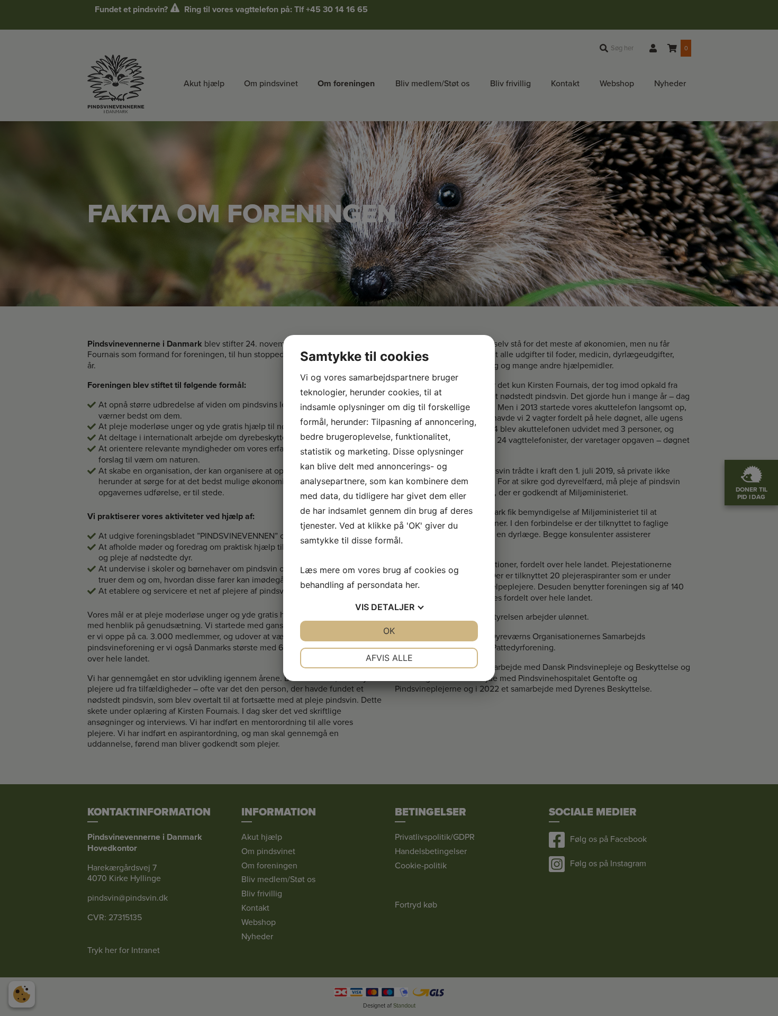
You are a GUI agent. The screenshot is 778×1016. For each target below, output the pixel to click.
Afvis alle (389, 657)
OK (389, 630)
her (411, 584)
